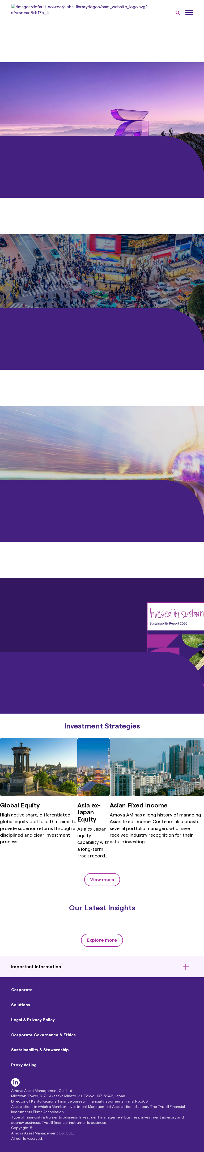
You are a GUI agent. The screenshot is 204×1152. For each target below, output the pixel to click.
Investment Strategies (102, 726)
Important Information (36, 966)
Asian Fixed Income (139, 805)
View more (102, 879)
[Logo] (89, 13)
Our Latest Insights (102, 908)
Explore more (102, 940)
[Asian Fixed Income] (157, 795)
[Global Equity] (38, 795)
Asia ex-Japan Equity (89, 812)
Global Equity (20, 805)
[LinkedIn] (15, 1085)
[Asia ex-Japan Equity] (93, 795)
